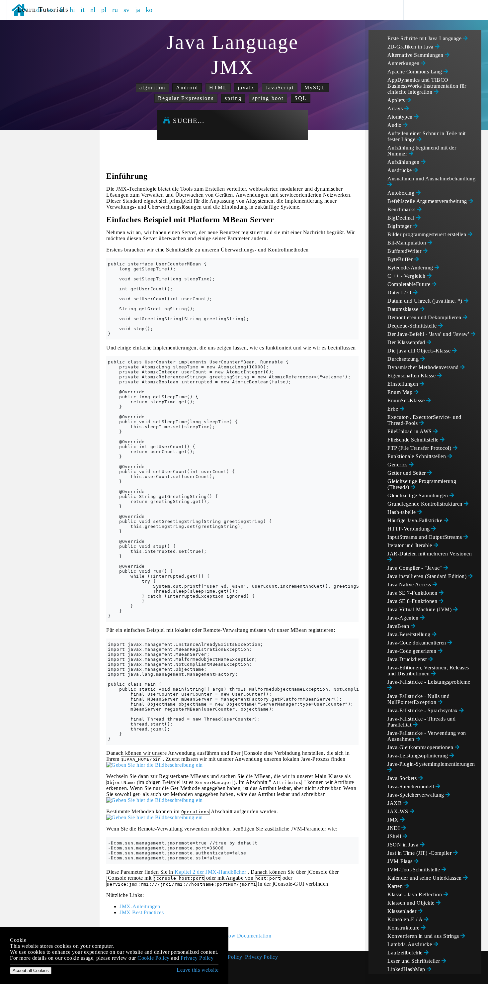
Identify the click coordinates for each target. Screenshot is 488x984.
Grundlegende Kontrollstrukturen (425, 504)
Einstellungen (403, 384)
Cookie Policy (153, 958)
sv (126, 9)
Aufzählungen (404, 162)
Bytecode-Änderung (411, 267)
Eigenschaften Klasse (412, 375)
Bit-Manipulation (407, 243)
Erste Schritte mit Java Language (425, 38)
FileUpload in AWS (410, 431)
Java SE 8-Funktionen (413, 601)
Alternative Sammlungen (416, 55)
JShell (395, 836)
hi (72, 9)
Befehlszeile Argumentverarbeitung (427, 201)
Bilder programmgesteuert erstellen (427, 234)
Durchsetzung (403, 359)
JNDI (394, 828)
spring (233, 98)
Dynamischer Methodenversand (423, 367)
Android (187, 87)
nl (93, 9)
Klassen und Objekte (411, 903)
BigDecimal (401, 218)
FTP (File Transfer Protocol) (420, 448)
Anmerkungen (404, 63)
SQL (300, 98)
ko (149, 9)
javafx (246, 87)
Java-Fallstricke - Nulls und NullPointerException (418, 699)
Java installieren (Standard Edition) (427, 576)
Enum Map (400, 392)
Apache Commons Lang (415, 71)
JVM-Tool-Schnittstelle (414, 869)
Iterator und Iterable (410, 545)
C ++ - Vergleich (407, 276)
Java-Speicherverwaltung (416, 795)
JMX (393, 820)
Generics (398, 464)
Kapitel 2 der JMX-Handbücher (210, 872)
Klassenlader (402, 911)
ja (137, 9)
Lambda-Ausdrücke (410, 944)
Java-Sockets (402, 778)
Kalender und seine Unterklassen (425, 878)
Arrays (395, 108)
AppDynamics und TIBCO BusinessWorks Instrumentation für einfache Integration (426, 86)
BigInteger (400, 226)
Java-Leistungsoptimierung (418, 755)
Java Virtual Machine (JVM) (420, 609)
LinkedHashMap (407, 969)
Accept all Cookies (31, 970)
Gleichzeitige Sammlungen (418, 495)
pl (104, 9)
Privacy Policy (261, 957)
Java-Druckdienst (407, 659)
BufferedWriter (405, 251)
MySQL (314, 87)
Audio (395, 125)
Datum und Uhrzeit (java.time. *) (425, 301)
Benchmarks (402, 209)
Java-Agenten (403, 618)
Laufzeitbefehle (405, 952)
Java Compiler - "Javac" (415, 568)
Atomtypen (400, 117)
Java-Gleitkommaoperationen (421, 747)
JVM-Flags (400, 861)
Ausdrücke (400, 170)
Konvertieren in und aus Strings (423, 936)
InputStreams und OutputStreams (425, 537)
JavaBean (399, 626)
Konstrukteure (404, 928)
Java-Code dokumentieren (417, 642)
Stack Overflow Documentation (235, 935)
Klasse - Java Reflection (415, 894)
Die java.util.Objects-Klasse (419, 350)
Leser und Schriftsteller (414, 961)
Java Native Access (410, 584)
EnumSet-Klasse (406, 400)
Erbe (393, 409)
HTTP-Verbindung (409, 529)
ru (115, 9)
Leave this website (197, 970)
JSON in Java (403, 844)
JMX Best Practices (142, 912)
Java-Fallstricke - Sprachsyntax (423, 710)
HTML (218, 87)
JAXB (395, 803)
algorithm (152, 87)
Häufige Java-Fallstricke (415, 520)
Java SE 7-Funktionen (413, 593)
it (83, 9)
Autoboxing (401, 193)
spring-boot (268, 98)
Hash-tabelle (402, 512)
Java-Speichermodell (411, 786)
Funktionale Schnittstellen (417, 456)
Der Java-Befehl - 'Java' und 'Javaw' (429, 334)
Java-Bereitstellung (409, 634)
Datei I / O (400, 292)
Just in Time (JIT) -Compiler (420, 853)
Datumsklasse (403, 309)
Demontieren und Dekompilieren (425, 317)
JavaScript (280, 87)
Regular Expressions (186, 98)
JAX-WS (398, 811)
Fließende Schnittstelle (413, 440)
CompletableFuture (409, 284)
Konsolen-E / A (405, 919)
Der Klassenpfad (407, 342)
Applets (396, 100)
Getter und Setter (407, 473)
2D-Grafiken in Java (411, 46)
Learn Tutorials (41, 9)
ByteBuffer (400, 259)
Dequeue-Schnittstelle (412, 326)
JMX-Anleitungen (140, 906)
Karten (395, 886)
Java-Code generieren (412, 651)
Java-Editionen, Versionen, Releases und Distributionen (428, 670)
